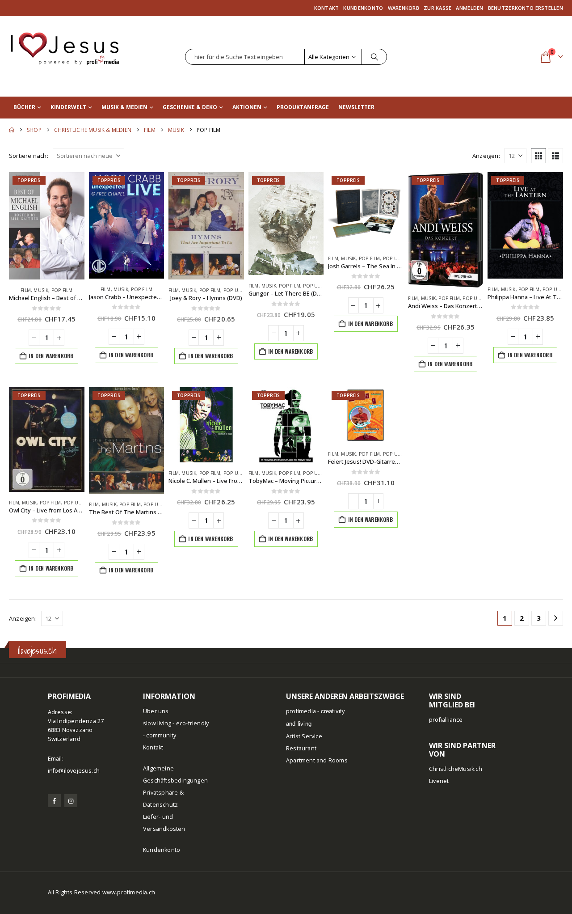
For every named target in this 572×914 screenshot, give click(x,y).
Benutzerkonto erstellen (525, 7)
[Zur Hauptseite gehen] (11, 130)
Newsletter (356, 107)
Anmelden (469, 7)
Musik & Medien (124, 107)
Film (26, 290)
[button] (538, 155)
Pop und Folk (240, 290)
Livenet (439, 781)
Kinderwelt (68, 107)
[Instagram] (70, 800)
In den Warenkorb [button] (51, 356)
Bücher (24, 107)
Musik (41, 290)
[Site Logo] (65, 44)
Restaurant (301, 748)
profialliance (446, 720)
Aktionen (246, 107)
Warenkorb (403, 7)
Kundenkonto (363, 7)
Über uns (156, 711)
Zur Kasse (437, 7)
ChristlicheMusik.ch (455, 769)
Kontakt (326, 7)
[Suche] (374, 56)
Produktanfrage (303, 107)
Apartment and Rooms (317, 760)
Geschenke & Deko (190, 107)
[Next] (555, 618)
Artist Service (304, 736)
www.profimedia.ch (128, 892)
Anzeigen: (486, 156)
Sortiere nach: (28, 156)
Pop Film (62, 290)
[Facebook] (54, 800)
